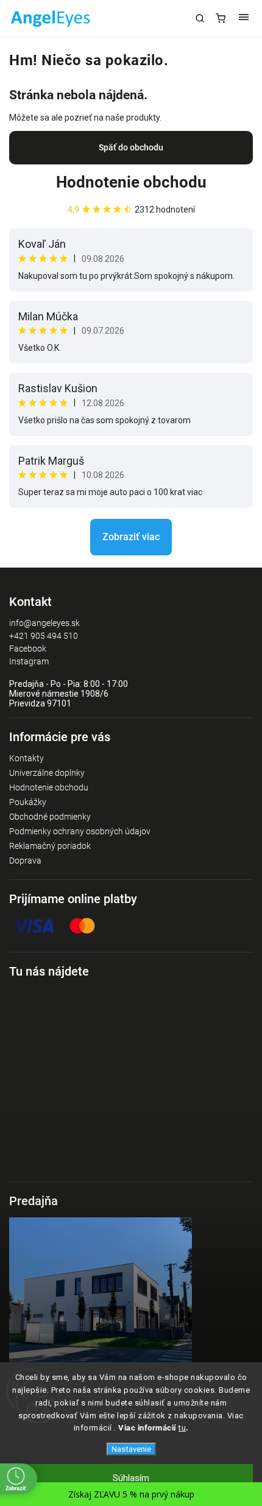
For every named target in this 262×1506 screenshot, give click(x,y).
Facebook (27, 648)
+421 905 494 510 (43, 636)
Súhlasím (131, 1478)
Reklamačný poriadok (50, 846)
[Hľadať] (200, 18)
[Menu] (244, 18)
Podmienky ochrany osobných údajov (79, 831)
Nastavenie (131, 1449)
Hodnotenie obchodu (131, 182)
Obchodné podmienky (50, 817)
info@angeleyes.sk (44, 623)
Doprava (25, 860)
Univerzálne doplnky (47, 773)
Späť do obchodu (131, 147)
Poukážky (27, 802)
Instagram (29, 661)
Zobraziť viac (131, 537)
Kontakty (26, 758)
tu (182, 1427)
